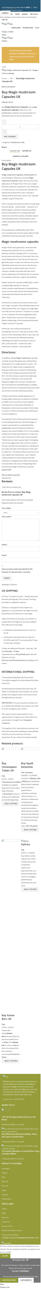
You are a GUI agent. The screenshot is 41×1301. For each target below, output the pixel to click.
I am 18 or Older (9, 1280)
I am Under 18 (25, 1280)
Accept (5, 1256)
